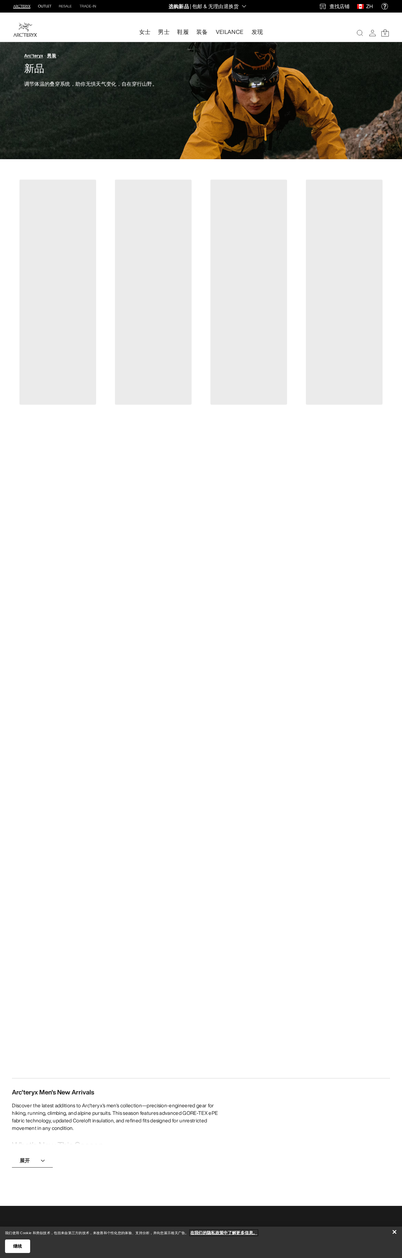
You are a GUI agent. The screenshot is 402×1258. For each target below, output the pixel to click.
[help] (385, 6)
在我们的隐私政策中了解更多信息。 (223, 1232)
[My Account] (372, 33)
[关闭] (394, 1232)
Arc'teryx (33, 55)
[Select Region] (361, 6)
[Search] (360, 33)
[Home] (25, 30)
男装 (51, 55)
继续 (17, 1246)
